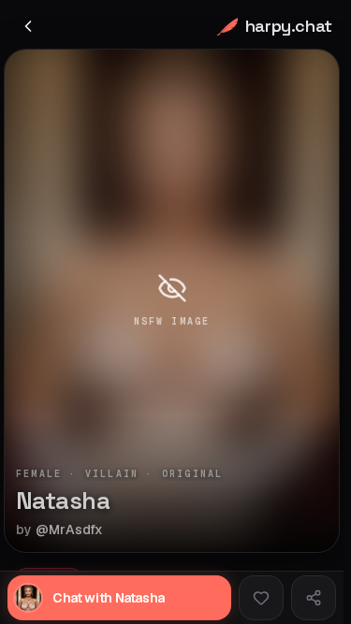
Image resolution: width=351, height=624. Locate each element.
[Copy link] (313, 597)
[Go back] (28, 26)
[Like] (261, 597)
